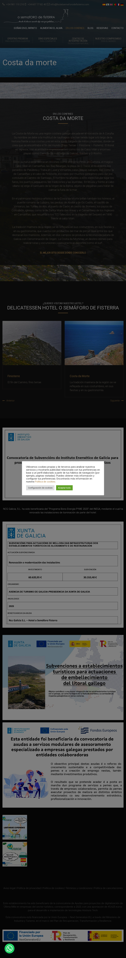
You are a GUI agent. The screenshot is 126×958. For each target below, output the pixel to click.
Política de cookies (45, 481)
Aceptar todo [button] (64, 488)
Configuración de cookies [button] (40, 488)
